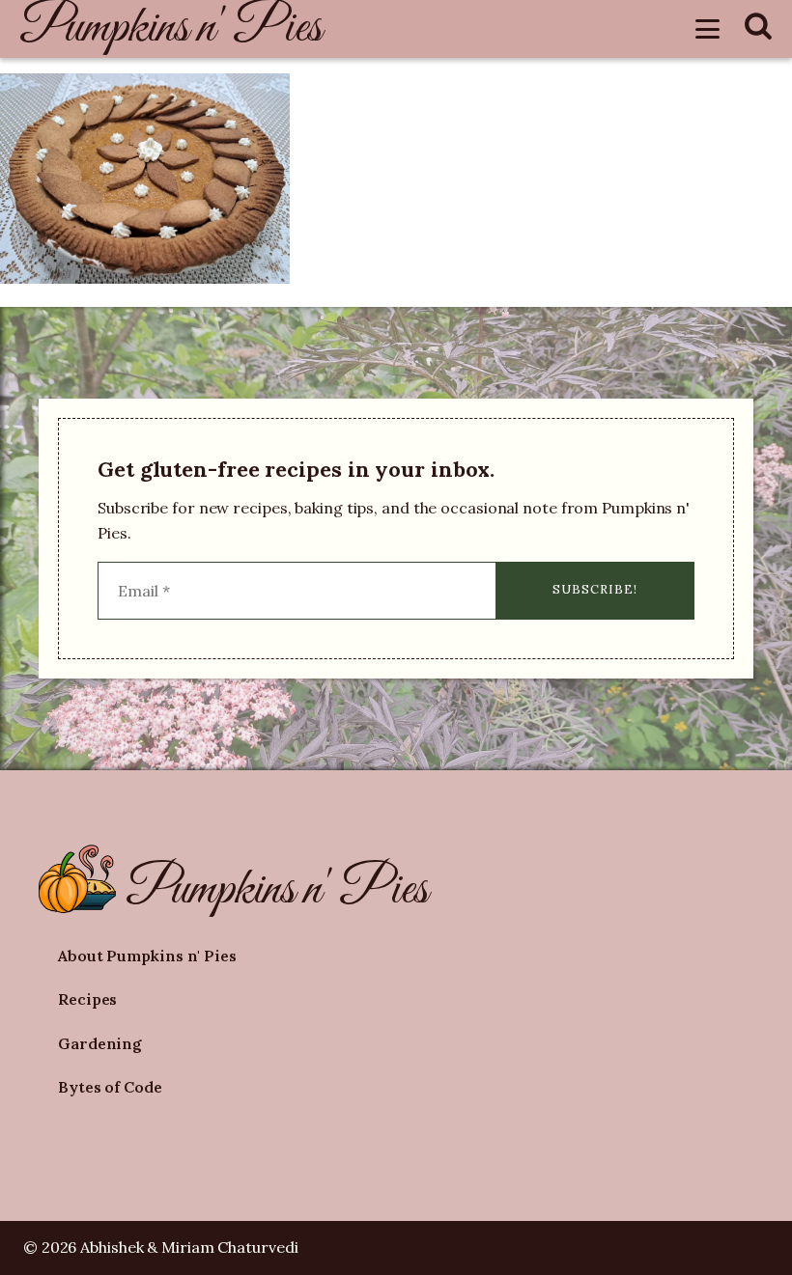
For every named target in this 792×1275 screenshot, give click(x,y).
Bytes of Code (110, 1086)
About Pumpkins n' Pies (147, 955)
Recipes (87, 999)
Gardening (100, 1043)
